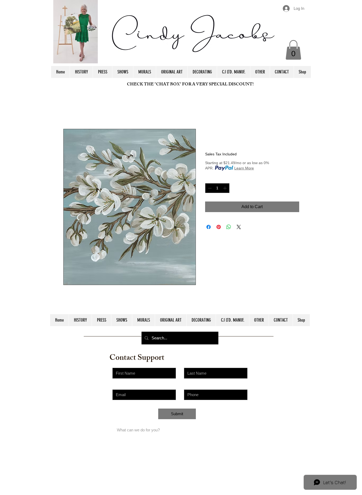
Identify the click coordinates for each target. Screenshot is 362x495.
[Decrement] (209, 188)
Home (69, 109)
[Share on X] (239, 227)
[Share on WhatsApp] (229, 227)
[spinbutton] (217, 188)
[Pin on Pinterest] (218, 227)
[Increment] (225, 188)
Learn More (244, 168)
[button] (293, 50)
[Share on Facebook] (208, 227)
